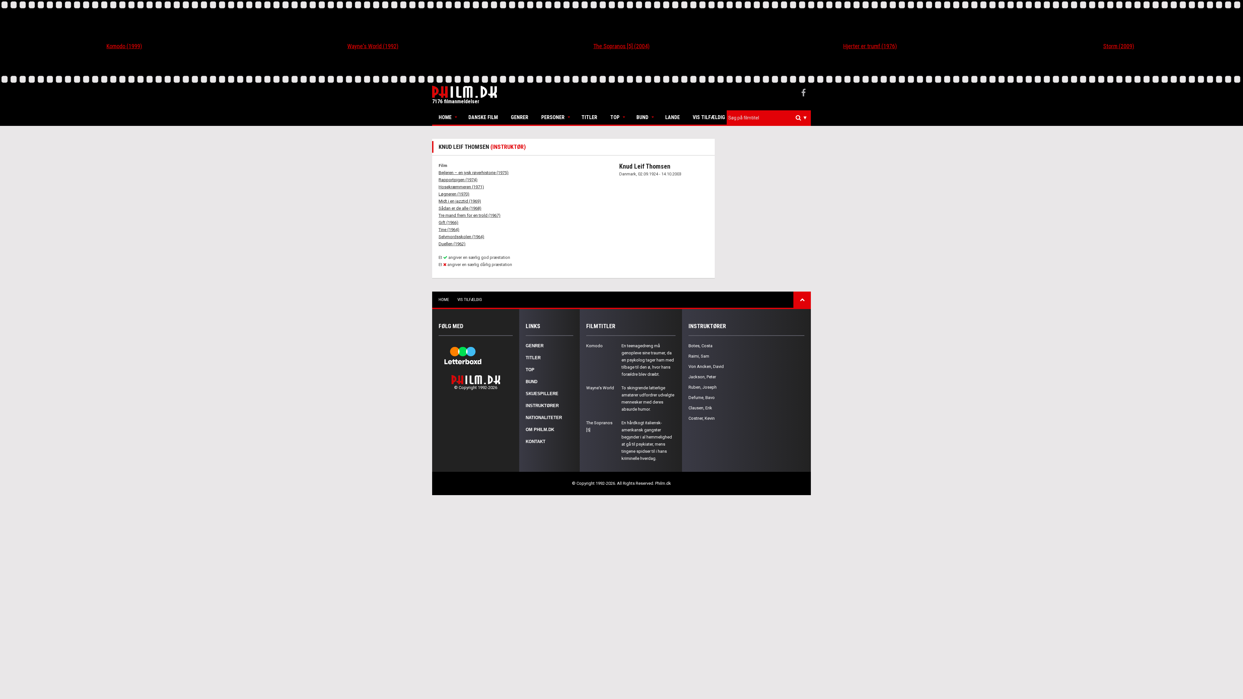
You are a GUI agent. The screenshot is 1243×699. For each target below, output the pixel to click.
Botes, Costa (700, 345)
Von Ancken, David (706, 366)
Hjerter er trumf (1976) (870, 46)
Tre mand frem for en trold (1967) (469, 215)
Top (615, 117)
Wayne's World (600, 387)
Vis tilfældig (709, 117)
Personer (553, 117)
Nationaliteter (544, 417)
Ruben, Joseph (703, 387)
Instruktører (542, 405)
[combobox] (769, 118)
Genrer (519, 117)
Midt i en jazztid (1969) (460, 201)
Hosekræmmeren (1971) (461, 186)
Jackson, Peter (702, 376)
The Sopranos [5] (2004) (621, 46)
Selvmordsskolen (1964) (461, 236)
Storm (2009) (1118, 46)
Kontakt (535, 441)
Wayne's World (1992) (372, 46)
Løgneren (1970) (454, 194)
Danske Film (483, 117)
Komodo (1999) (124, 46)
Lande (672, 117)
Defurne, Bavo (702, 397)
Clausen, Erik (700, 407)
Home (445, 117)
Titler (589, 117)
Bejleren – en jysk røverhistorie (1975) (474, 172)
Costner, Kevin (702, 418)
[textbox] (770, 118)
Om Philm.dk (540, 429)
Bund (642, 117)
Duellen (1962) (452, 243)
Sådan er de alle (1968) (460, 208)
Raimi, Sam (699, 356)
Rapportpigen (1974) (458, 179)
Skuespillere (542, 393)
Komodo (594, 345)
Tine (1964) (449, 229)
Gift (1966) (448, 222)
